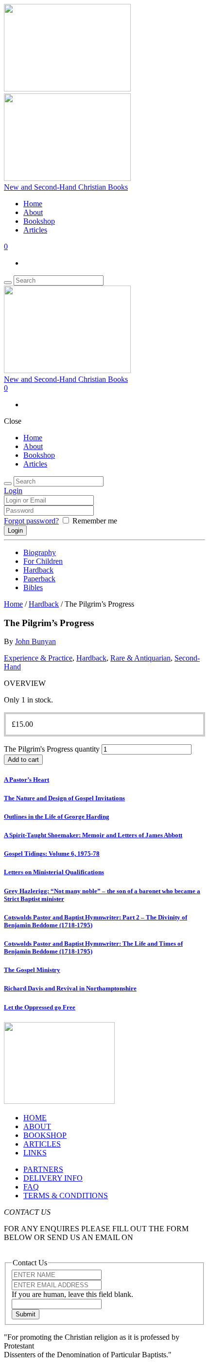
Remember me (94, 521)
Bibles (33, 587)
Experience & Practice (38, 658)
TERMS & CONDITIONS (65, 1195)
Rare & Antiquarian (140, 658)
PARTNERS (43, 1169)
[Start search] (8, 483)
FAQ (31, 1187)
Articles (35, 230)
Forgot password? (31, 521)
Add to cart (23, 759)
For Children (43, 561)
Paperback (39, 579)
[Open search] (8, 282)
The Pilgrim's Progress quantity (52, 749)
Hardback (38, 570)
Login (13, 490)
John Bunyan (35, 641)
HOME (35, 1118)
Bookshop (39, 221)
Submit (25, 1314)
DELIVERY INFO (53, 1178)
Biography (39, 552)
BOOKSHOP (45, 1135)
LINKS (35, 1153)
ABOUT (37, 1126)
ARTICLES (42, 1144)
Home (32, 203)
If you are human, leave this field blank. (72, 1294)
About (33, 212)
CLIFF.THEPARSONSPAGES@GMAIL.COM (80, 1246)
